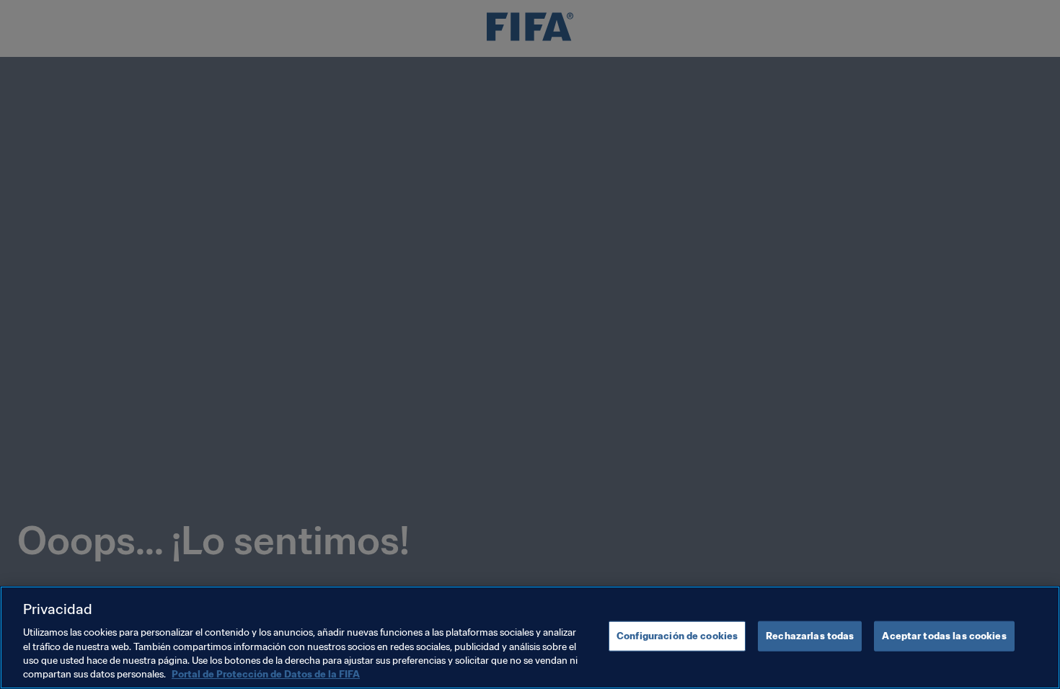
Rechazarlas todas (810, 636)
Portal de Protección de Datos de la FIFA (266, 674)
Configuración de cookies (677, 636)
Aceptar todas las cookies (944, 636)
